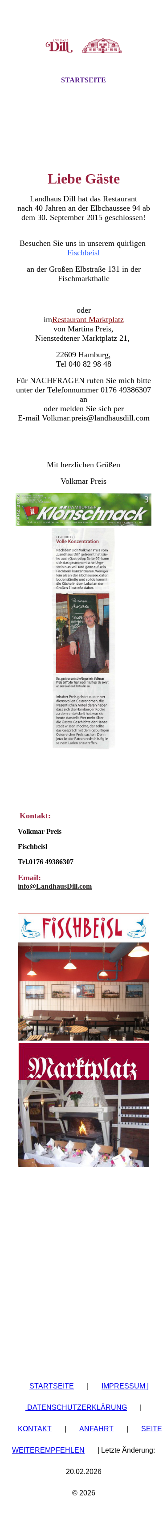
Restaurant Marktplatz (88, 319)
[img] (84, 46)
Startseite (83, 80)
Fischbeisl (83, 252)
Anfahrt (96, 1429)
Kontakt (35, 1429)
